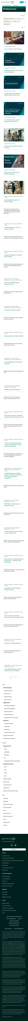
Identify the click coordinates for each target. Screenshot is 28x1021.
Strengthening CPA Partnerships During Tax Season (12, 588)
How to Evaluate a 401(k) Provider (12, 49)
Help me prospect (8, 696)
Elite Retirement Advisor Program (9, 910)
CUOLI (5, 773)
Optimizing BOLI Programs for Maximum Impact (12, 200)
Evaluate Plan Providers (8, 19)
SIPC (11, 943)
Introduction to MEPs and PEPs (12, 310)
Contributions (7, 726)
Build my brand (7, 693)
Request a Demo (5, 903)
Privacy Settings (8, 928)
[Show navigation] (25, 2)
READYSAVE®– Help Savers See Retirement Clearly (12, 504)
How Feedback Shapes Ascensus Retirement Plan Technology (12, 669)
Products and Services (8, 804)
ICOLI (5, 776)
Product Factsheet (7, 807)
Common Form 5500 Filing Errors (12, 643)
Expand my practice (8, 690)
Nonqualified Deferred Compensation (12, 761)
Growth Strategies (7, 687)
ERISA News (4, 892)
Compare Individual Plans (7, 867)
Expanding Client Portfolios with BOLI (13, 336)
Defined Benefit (5, 863)
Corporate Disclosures (14, 925)
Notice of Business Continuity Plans (14, 916)
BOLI (18, 19)
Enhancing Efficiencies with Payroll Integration (13, 362)
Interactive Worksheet (8, 816)
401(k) (5, 749)
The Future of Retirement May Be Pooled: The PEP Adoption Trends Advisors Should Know (13, 444)
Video (4, 810)
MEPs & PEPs (5, 865)
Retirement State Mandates (9, 738)
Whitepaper (7, 24)
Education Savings (7, 779)
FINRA (9, 943)
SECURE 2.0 (6, 720)
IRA (5, 758)
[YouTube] (15, 845)
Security (19, 918)
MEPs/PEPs (6, 755)
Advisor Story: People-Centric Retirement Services (12, 173)
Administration (7, 21)
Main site (13, 849)
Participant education (8, 714)
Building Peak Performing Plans (12, 389)
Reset (22, 27)
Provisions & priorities (8, 723)
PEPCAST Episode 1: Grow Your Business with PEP (12, 228)
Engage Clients (6, 702)
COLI (5, 767)
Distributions (7, 729)
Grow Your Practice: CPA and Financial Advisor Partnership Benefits (14, 616)
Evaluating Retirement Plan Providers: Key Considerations (14, 71)
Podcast (5, 825)
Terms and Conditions (14, 920)
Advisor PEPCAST (8, 699)
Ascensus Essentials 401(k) (8, 858)
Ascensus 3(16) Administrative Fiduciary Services (12, 283)
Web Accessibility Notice (14, 922)
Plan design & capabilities (9, 705)
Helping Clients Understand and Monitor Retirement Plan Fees (12, 94)
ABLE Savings (6, 782)
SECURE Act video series (9, 732)
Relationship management (9, 708)
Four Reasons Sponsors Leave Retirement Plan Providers (12, 120)
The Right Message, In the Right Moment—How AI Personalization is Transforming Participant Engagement (13, 476)
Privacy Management (11, 918)
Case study (5, 798)
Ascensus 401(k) (5, 855)
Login (22, 2)
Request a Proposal (6, 905)
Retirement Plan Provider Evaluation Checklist (13, 146)
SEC (12, 948)
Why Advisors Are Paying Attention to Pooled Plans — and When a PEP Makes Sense (14, 560)
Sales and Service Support (8, 908)
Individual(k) (6, 752)
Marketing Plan (6, 822)
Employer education (8, 711)
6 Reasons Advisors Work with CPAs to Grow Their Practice (13, 532)
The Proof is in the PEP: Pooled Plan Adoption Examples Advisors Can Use (14, 416)
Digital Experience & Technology (11, 717)
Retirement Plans (7, 746)
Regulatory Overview (6, 897)
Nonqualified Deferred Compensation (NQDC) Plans (13, 860)
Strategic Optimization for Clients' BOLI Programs (13, 255)
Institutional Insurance (8, 764)
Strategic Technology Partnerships (10, 790)
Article (15, 21)
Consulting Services (7, 784)
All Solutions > (5, 870)
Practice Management (6, 5)
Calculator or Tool (7, 813)
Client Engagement (6, 878)
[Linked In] (11, 845)
